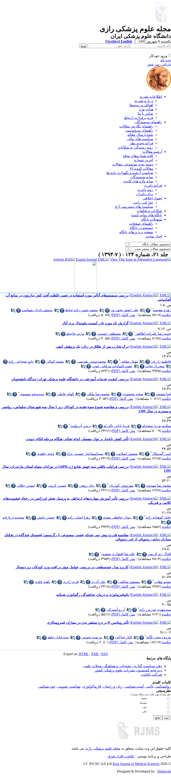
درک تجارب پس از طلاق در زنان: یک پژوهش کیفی (92, 346)
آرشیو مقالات (152, 151)
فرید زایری (71, 582)
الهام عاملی (65, 394)
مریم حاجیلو (75, 333)
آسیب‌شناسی (134, 686)
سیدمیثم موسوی (31, 394)
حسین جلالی (25, 485)
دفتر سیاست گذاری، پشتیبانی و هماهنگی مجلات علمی (122, 666)
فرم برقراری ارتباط (138, 118)
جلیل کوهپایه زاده (158, 517)
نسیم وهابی (162, 582)
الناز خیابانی (123, 637)
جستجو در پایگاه (141, 228)
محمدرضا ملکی (98, 394)
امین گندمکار (161, 454)
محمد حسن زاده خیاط (81, 310)
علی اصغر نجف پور (124, 310)
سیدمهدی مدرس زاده (155, 609)
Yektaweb (164, 771)
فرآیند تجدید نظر (141, 143)
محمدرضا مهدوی (158, 485)
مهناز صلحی (129, 361)
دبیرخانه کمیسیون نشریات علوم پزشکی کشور (128, 670)
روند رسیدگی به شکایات (135, 147)
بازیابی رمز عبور (159, 64)
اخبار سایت (154, 236)
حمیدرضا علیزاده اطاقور (153, 333)
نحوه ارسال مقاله (140, 135)
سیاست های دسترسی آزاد (134, 207)
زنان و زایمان (112, 686)
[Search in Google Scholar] (148, 310)
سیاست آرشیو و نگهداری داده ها (129, 173)
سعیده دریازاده (13, 517)
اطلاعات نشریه (151, 96)
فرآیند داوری (153, 185)
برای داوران (144, 194)
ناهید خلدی (42, 582)
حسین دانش (46, 517)
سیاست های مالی (140, 139)
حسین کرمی (57, 485)
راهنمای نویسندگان (148, 122)
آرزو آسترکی (115, 609)
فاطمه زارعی (161, 361)
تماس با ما (145, 113)
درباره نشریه (143, 101)
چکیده (166, 315)
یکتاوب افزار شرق (121, 756)
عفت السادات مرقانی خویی (112, 366)
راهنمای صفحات (141, 223)
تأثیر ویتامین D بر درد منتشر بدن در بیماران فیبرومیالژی (88, 622)
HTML (84, 654)
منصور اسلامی (127, 454)
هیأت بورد (146, 109)
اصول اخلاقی (152, 198)
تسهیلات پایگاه (151, 219)
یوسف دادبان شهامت (37, 310)
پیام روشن (86, 485)
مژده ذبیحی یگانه (158, 637)
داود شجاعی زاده (20, 361)
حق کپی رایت (143, 202)
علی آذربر (98, 582)
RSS (104, 654)
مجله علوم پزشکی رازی (102, 748)
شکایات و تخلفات (149, 211)
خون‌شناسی (46, 686)
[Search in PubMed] (142, 310)
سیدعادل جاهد (58, 637)
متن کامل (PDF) (123, 315)
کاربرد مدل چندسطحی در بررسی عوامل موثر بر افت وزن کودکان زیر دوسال (72, 567)
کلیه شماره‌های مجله (138, 156)
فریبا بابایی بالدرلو (117, 426)
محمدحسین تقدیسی (91, 361)
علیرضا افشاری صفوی (118, 554)
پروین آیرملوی (80, 426)
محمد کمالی (55, 361)
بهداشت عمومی (69, 686)
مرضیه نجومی (91, 637)
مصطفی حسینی (109, 333)
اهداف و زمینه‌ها (141, 105)
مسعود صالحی (129, 582)
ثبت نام (165, 60)
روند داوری (145, 190)
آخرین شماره (143, 160)
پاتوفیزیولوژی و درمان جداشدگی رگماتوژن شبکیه (92, 595)
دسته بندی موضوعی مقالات (132, 164)
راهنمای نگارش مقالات (136, 126)
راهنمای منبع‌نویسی (139, 130)
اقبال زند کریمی (159, 554)
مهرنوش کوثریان (121, 485)
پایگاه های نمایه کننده (146, 215)
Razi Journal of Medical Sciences (136, 764)
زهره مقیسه (162, 310)
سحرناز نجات (155, 366)
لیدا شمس (163, 394)
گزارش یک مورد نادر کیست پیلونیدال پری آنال (95, 323)
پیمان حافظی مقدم (117, 517)
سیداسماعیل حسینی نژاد (85, 454)
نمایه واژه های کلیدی (138, 181)
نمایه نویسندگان (141, 177)
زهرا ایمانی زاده (78, 517)
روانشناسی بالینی (158, 686)
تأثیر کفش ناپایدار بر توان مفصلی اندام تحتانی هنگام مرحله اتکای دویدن (77, 439)
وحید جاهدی (45, 454)
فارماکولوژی (91, 686)
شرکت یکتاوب (151, 674)
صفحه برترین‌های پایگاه (136, 232)
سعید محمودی (132, 394)
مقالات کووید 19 (141, 168)
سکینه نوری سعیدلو (156, 426)
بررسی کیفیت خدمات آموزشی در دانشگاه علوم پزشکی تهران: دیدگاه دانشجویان (70, 379)
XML (95, 654)
